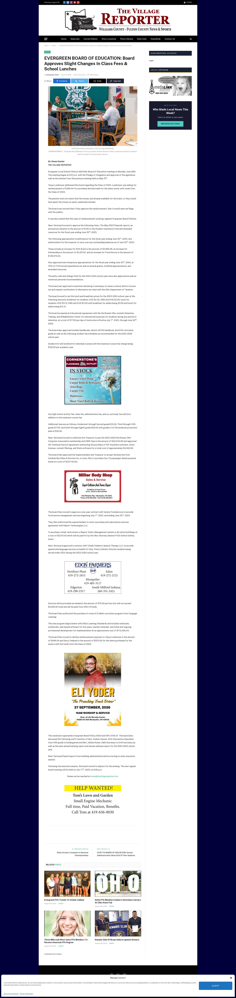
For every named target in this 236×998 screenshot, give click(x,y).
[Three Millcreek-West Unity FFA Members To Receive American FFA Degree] (67, 924)
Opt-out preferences (11, 994)
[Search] (190, 39)
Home (63, 39)
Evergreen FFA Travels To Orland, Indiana (64, 900)
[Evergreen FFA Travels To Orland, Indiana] (67, 884)
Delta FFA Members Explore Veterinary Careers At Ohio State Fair (118, 901)
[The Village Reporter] (118, 20)
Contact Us (170, 39)
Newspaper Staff (52, 75)
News (47, 52)
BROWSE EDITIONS (170, 124)
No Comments (80, 75)
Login (151, 61)
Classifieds (156, 39)
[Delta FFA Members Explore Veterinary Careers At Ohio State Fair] (118, 884)
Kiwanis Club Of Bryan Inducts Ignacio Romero (117, 940)
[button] (231, 978)
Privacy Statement (26, 994)
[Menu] (45, 39)
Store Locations (109, 39)
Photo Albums (126, 39)
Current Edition (90, 39)
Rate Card (141, 39)
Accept (215, 986)
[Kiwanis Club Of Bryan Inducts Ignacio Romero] (118, 924)
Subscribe (75, 39)
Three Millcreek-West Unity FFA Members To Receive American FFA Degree (66, 941)
